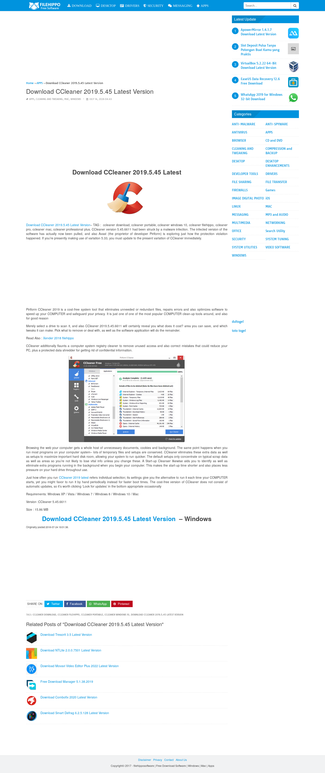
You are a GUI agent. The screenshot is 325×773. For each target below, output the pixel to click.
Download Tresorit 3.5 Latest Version (66, 634)
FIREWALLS (240, 190)
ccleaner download (44, 614)
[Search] (295, 5)
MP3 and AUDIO (277, 215)
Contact (169, 760)
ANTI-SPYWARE (277, 124)
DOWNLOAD (82, 5)
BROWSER (239, 141)
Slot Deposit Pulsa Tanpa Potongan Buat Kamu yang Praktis (260, 49)
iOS (268, 198)
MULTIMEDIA (241, 223)
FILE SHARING (241, 182)
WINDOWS (76, 99)
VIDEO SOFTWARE (278, 247)
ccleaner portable (92, 614)
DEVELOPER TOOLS (245, 174)
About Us (181, 760)
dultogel (238, 322)
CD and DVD (274, 141)
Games (270, 190)
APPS (204, 5)
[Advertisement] (127, 48)
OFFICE (236, 231)
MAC (66, 99)
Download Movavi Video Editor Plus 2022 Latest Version (79, 666)
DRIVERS (132, 5)
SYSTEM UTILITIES (244, 247)
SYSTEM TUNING (277, 239)
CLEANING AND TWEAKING (49, 99)
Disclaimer (144, 760)
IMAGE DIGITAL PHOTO (248, 198)
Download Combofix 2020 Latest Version (68, 697)
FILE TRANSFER (276, 182)
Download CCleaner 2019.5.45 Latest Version (109, 518)
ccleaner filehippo (69, 614)
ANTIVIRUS (239, 132)
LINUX (236, 206)
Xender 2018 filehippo (58, 338)
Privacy (157, 760)
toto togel (239, 331)
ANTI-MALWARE (243, 124)
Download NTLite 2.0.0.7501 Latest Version (70, 650)
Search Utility (275, 231)
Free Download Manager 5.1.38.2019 (66, 681)
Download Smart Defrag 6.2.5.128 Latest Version (74, 713)
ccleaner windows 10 (117, 614)
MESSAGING (182, 5)
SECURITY (155, 5)
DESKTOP (108, 5)
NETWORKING (275, 223)
